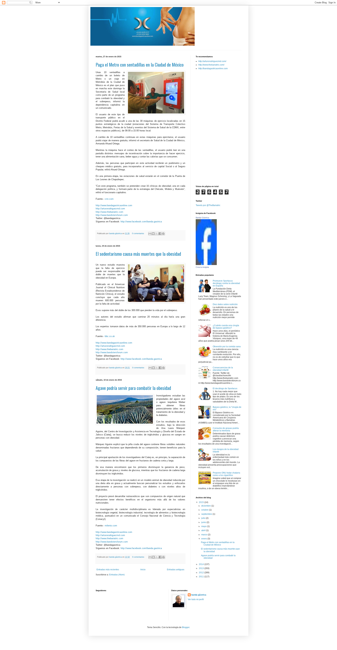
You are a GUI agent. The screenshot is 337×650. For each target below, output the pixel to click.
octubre (205, 510)
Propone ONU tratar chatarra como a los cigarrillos (226, 474)
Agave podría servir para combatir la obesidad (133, 387)
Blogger (185, 627)
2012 (201, 572)
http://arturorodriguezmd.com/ (212, 61)
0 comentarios (138, 233)
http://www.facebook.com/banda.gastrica (141, 221)
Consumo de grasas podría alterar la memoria (226, 429)
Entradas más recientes (108, 569)
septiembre (207, 514)
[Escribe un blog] (153, 233)
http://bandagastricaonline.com (213, 68)
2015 (201, 502)
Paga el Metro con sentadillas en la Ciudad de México (140, 64)
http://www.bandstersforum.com (112, 215)
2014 (201, 564)
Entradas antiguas (175, 569)
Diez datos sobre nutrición (225, 304)
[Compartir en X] (156, 233)
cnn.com (109, 199)
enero (204, 538)
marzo (204, 534)
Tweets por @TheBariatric (208, 205)
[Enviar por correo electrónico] (150, 233)
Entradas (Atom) (117, 574)
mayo (204, 526)
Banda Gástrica (202, 218)
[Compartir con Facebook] (160, 233)
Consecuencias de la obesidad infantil (223, 368)
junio (204, 522)
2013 (201, 568)
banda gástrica (115, 233)
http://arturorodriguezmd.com (110, 208)
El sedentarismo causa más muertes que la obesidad (138, 253)
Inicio (143, 569)
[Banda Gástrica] (206, 264)
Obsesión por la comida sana (227, 346)
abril (203, 530)
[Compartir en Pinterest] (163, 233)
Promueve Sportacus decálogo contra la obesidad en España (226, 283)
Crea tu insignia (202, 267)
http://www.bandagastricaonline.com (114, 205)
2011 (201, 576)
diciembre (206, 506)
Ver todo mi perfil (196, 599)
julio (203, 518)
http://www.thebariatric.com (109, 212)
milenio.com (111, 525)
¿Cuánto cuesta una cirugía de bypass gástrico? (226, 326)
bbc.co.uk (110, 336)
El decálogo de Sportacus (225, 388)
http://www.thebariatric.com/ (211, 65)
